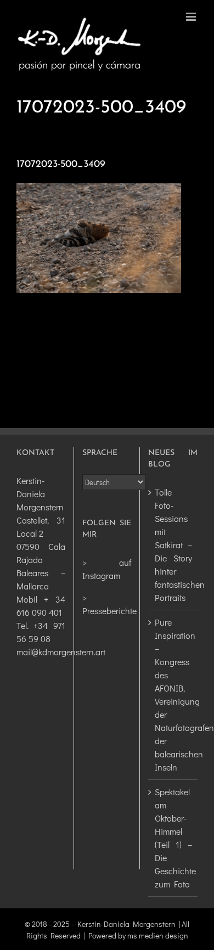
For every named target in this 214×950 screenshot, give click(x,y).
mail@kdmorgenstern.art (60, 651)
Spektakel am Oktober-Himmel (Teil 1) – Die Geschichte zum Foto (173, 838)
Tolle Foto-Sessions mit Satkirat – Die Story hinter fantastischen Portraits (173, 544)
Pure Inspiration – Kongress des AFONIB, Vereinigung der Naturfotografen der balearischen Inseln (173, 694)
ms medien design (157, 935)
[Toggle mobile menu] (192, 17)
